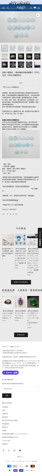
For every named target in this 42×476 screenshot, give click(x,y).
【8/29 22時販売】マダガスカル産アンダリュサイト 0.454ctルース (8, 314)
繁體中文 (20, 457)
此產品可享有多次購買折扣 (10, 120)
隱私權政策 (5, 424)
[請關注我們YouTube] (20, 450)
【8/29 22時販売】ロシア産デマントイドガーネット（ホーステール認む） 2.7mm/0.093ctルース (33, 318)
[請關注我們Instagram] (14, 450)
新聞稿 (4, 430)
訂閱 (6, 395)
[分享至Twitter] (10, 214)
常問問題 (5, 407)
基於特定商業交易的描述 (10, 420)
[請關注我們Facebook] (3, 450)
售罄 (21, 83)
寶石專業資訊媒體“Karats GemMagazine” (15, 434)
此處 (32, 195)
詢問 (3, 410)
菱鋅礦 (13, 166)
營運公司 (5, 427)
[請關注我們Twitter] (9, 450)
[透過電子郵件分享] (16, 214)
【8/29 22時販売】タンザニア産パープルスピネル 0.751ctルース (20, 314)
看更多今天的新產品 (21, 282)
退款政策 (5, 417)
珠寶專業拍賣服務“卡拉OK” (10, 437)
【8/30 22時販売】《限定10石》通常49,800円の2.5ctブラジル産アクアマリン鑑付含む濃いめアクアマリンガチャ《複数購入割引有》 (20, 257)
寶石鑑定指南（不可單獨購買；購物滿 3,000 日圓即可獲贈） (7, 252)
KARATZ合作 (6, 440)
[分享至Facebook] (7, 214)
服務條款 (5, 413)
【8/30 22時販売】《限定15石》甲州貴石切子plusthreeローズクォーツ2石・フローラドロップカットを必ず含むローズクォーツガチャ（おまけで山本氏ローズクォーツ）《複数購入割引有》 (33, 260)
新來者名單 (8, 290)
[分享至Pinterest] (13, 214)
